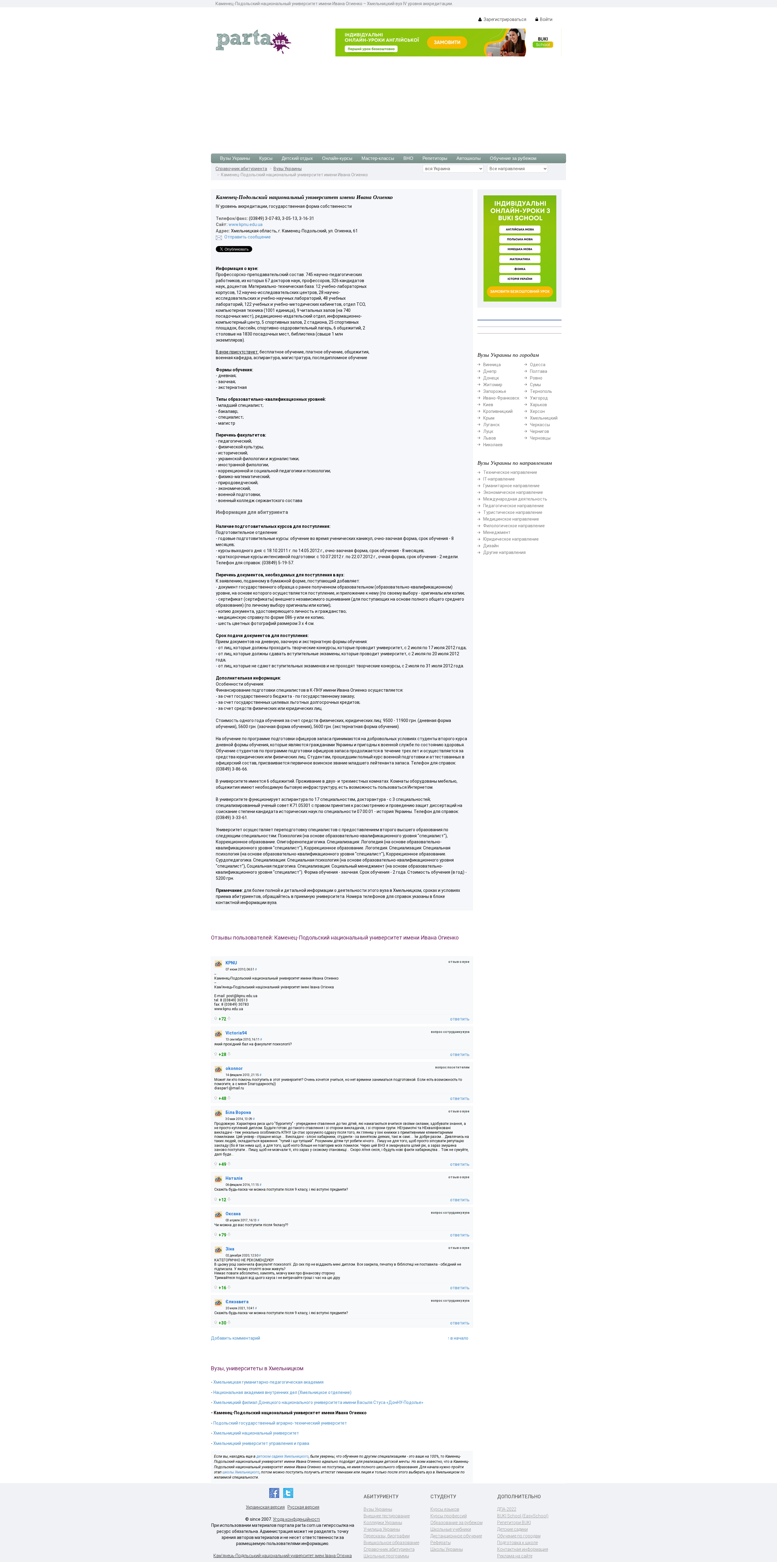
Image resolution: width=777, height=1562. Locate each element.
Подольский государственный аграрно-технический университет (280, 1423)
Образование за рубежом (456, 1522)
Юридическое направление (511, 539)
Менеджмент (497, 532)
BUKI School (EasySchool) (522, 1515)
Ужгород (539, 398)
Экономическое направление (513, 492)
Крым (488, 418)
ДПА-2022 (506, 1509)
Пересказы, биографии (387, 1535)
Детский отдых (297, 158)
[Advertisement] (388, 101)
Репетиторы (434, 158)
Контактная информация (522, 1549)
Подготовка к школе (517, 1542)
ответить (460, 1019)
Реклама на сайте (514, 1556)
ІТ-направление (499, 479)
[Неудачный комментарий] (229, 1018)
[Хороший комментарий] (215, 1018)
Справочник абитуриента (241, 168)
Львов (489, 438)
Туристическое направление (512, 512)
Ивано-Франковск (501, 398)
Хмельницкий (544, 418)
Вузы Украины (235, 158)
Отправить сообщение (247, 236)
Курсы (266, 158)
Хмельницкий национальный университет (256, 1433)
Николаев (493, 444)
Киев (488, 404)
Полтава (538, 371)
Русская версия (303, 1507)
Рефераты (440, 1542)
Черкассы (540, 424)
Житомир (492, 384)
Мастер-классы (377, 158)
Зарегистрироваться (504, 19)
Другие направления (504, 552)
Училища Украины (382, 1529)
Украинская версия (265, 1507)
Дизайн (491, 545)
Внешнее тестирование (387, 1515)
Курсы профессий (448, 1515)
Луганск (491, 424)
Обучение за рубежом (513, 158)
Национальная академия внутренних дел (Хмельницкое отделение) (282, 1392)
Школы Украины (446, 1549)
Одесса (537, 364)
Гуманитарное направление (511, 485)
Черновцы (540, 438)
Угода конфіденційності (296, 1519)
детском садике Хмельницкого (282, 1456)
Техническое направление (510, 472)
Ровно (536, 378)
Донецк (491, 378)
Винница (492, 364)
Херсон (537, 411)
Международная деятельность (515, 499)
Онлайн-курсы (337, 158)
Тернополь (541, 391)
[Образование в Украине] (253, 41)
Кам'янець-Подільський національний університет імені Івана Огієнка (282, 1555)
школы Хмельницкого (241, 1472)
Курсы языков (444, 1509)
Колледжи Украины (383, 1522)
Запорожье (494, 391)
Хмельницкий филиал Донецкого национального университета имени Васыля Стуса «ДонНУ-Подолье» (318, 1402)
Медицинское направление (511, 519)
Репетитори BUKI (514, 1522)
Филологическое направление (514, 525)
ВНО (408, 158)
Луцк (488, 431)
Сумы (535, 384)
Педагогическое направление (513, 505)
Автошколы (468, 158)
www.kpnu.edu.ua (246, 224)
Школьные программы (386, 1556)
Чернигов (539, 431)
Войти (545, 19)
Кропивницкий (498, 411)
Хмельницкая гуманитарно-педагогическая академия (268, 1382)
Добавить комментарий (235, 1338)
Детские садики (512, 1529)
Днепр (490, 371)
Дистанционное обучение (456, 1535)
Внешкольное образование (391, 1542)
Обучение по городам (519, 1535)
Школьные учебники (450, 1529)
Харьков (538, 404)
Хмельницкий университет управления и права (261, 1443)
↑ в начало (457, 1338)
